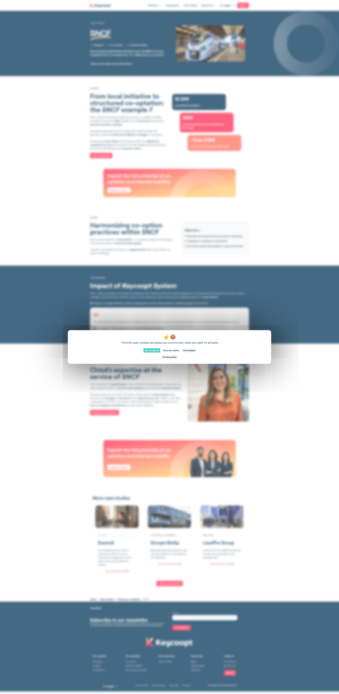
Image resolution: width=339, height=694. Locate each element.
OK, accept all (152, 350)
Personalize (189, 350)
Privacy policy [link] (169, 357)
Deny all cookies (171, 350)
